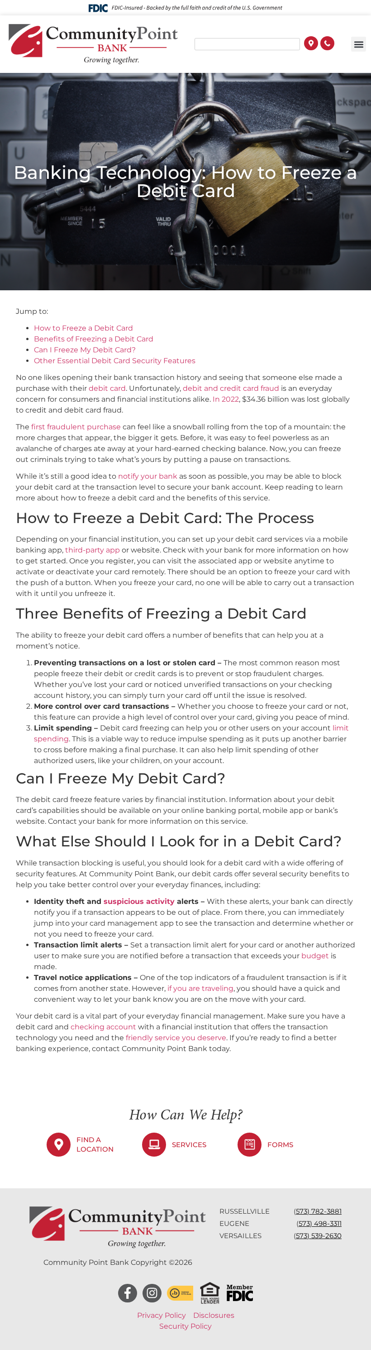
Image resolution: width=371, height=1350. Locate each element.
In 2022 (226, 399)
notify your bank (147, 476)
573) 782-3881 (319, 1211)
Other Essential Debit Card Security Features (114, 360)
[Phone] (327, 44)
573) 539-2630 (319, 1235)
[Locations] (311, 44)
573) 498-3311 (320, 1223)
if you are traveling (200, 988)
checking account (103, 1027)
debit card (107, 388)
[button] (358, 44)
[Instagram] (152, 1293)
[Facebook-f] (127, 1293)
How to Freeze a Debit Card (83, 328)
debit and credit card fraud (231, 388)
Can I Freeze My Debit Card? (85, 350)
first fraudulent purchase (76, 427)
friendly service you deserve (176, 1037)
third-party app (92, 550)
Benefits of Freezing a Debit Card (93, 339)
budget (315, 955)
